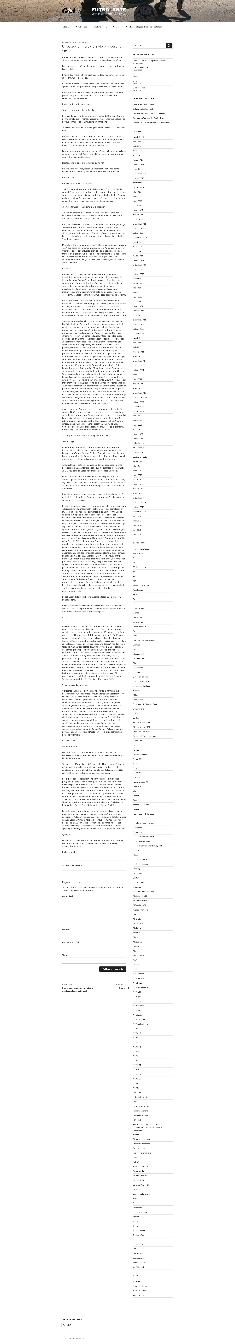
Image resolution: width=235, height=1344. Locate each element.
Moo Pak (136, 933)
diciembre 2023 (139, 265)
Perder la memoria (140, 1111)
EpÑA (135, 713)
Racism (136, 1157)
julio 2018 (137, 516)
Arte (135, 595)
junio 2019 (137, 471)
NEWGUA (137, 1051)
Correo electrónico (72, 942)
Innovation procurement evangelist (147, 846)
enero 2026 (138, 169)
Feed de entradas (140, 1286)
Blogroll (67, 1325)
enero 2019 (137, 493)
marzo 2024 (138, 256)
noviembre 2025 (140, 174)
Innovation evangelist (142, 841)
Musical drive (138, 955)
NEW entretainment (141, 987)
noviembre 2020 (140, 397)
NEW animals (138, 978)
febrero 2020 (138, 439)
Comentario (69, 896)
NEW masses (138, 1006)
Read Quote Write (140, 1166)
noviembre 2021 (139, 365)
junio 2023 (137, 292)
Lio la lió (136, 81)
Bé (134, 604)
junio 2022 (137, 347)
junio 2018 (137, 521)
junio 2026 (137, 146)
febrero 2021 (138, 384)
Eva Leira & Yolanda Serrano (144, 736)
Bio (107, 27)
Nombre (66, 929)
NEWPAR (137, 1079)
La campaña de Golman (142, 859)
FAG (134, 745)
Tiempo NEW (138, 1235)
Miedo (135, 914)
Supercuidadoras (140, 1212)
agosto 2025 (138, 187)
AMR (135, 581)
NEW (135, 969)
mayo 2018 (137, 525)
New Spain (137, 1015)
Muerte (136, 937)
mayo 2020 (137, 425)
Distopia (136, 663)
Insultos (136, 850)
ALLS (135, 576)
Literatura (137, 887)
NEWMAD (137, 1065)
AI (134, 572)
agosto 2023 (138, 283)
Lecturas (137, 878)
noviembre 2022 (139, 324)
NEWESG (137, 1047)
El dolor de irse (139, 88)
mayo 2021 (137, 379)
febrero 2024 (138, 260)
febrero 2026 (138, 164)
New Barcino (81, 27)
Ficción (136, 764)
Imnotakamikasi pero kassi (144, 823)
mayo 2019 (137, 475)
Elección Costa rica (141, 681)
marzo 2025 (138, 210)
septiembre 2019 (140, 457)
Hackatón (137, 809)
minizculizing (138, 923)
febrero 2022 (138, 352)
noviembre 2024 (140, 228)
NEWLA (136, 1061)
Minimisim (137, 919)
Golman (136, 104)
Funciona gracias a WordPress (73, 1338)
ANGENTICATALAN (141, 585)
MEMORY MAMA (140, 901)
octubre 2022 (138, 329)
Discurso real (138, 654)
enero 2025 (138, 219)
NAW (135, 960)
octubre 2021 (138, 370)
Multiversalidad (139, 942)
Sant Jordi (137, 1189)
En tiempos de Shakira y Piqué (145, 704)
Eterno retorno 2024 (141, 732)
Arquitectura (138, 590)
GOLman (89, 43)
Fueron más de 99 (140, 782)
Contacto (117, 27)
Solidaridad (137, 1208)
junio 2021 (137, 375)
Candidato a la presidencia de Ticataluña (144, 27)
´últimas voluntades (141, 549)
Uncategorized (74, 865)
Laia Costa (137, 873)
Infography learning (141, 832)
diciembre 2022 (139, 320)
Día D (135, 636)
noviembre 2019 (139, 448)
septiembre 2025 (140, 183)
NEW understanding (141, 1024)
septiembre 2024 (140, 238)
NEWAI (136, 1029)
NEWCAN (137, 1038)
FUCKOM (137, 777)
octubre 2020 (138, 402)
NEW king (137, 1001)
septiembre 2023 (140, 279)
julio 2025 (137, 192)
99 (134, 563)
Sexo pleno (137, 1199)
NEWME (136, 1070)
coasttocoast (138, 608)
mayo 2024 (137, 247)
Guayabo (136, 800)
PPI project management (143, 1139)
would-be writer (139, 1267)
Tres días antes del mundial (154, 114)
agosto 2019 (138, 461)
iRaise (135, 855)
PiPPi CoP (137, 1120)
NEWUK (136, 1083)
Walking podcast (140, 1262)
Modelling (137, 928)
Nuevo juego (138, 1092)
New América (138, 974)
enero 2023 (137, 315)
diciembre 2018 (139, 498)
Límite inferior (138, 882)
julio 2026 (137, 142)
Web (64, 955)
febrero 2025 (138, 215)
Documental (138, 668)
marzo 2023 (138, 306)
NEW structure (139, 1019)
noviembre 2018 (139, 502)
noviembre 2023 (139, 269)
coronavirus (138, 622)
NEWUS (136, 1088)
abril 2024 (137, 251)
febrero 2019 (138, 489)
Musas (136, 951)
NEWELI (136, 1042)
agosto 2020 (138, 411)
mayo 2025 (137, 201)
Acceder (136, 1281)
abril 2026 (137, 155)
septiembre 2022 (140, 333)
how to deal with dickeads (143, 814)
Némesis (137, 965)
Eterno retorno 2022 (141, 722)
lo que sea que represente (143, 891)
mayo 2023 (137, 297)
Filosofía (136, 768)
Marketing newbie (140, 896)
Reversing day (139, 1171)
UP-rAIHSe (137, 1253)
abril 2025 (137, 206)
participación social (141, 1106)
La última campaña (140, 864)
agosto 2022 (138, 338)
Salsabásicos (138, 1180)
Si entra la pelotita (140, 67)
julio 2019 (137, 466)
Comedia (136, 613)
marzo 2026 (138, 160)
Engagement (138, 709)
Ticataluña (96, 27)
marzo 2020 (138, 434)
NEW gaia (137, 997)
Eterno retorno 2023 (141, 727)
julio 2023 (137, 288)
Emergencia (138, 700)
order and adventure (141, 1097)
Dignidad (136, 645)
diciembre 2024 (139, 224)
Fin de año (137, 773)
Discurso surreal (139, 658)
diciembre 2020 (139, 393)
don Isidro (137, 672)
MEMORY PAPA (139, 905)
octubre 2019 (138, 452)
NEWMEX (137, 1074)
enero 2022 (137, 356)
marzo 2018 (138, 534)
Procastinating (139, 1148)
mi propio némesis (140, 910)
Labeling (136, 869)
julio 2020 (137, 416)
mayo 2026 (137, 151)
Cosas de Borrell (140, 627)
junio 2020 (137, 420)
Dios (135, 649)
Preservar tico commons (143, 1144)
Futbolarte (66, 27)
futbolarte (137, 786)
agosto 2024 (138, 242)
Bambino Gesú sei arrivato (153, 118)
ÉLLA (135, 695)
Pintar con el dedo (140, 1115)
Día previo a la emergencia (144, 640)
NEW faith (137, 992)
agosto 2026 (138, 137)
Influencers (137, 828)
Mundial (136, 946)
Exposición (137, 741)
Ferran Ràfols (138, 759)
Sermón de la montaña (142, 1194)
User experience (140, 1258)
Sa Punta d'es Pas (140, 1176)
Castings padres (148, 104)
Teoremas (137, 1217)
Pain (135, 1102)
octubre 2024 (138, 233)
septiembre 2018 (140, 512)
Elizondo (136, 690)
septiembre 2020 (140, 407)
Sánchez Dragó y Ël (141, 1185)
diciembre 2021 (139, 361)
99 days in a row (139, 567)
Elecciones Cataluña (141, 686)
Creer (135, 631)
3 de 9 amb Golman (140, 553)
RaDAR (136, 1162)
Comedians (137, 617)
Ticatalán (137, 1221)
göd (134, 791)
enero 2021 (137, 388)
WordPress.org (139, 1295)
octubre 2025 (138, 178)
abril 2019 (137, 480)
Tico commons (139, 1231)
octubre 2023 (138, 274)
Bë (134, 599)
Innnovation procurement (143, 837)
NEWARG (137, 1033)
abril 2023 (137, 301)
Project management (142, 1153)
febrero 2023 (138, 311)
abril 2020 (137, 429)
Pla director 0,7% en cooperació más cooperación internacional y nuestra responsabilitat (148, 1127)
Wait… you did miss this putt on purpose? (149, 61)
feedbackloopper (140, 754)
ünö (134, 1249)
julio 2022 (137, 343)
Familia (136, 750)
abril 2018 (137, 530)
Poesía (136, 1134)
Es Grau (136, 718)
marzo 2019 (138, 484)
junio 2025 (137, 196)
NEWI (135, 1056)
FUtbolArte (109, 9)
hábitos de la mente (141, 805)
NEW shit (137, 1010)
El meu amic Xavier (140, 677)
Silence (136, 1203)
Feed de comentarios (142, 1291)
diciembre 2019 (139, 443)
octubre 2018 (138, 507)
